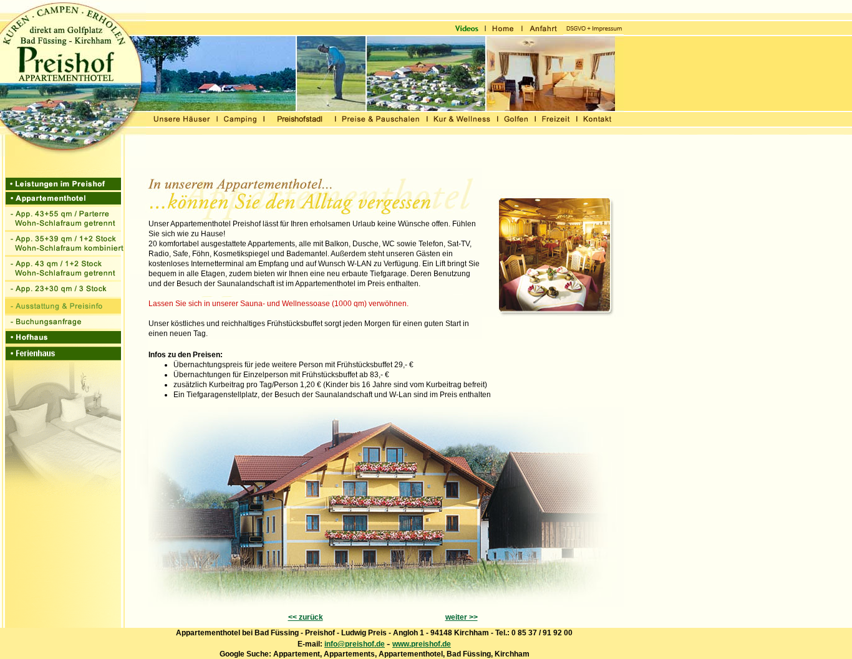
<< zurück (305, 617)
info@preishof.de (354, 644)
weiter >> (461, 617)
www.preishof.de (421, 644)
